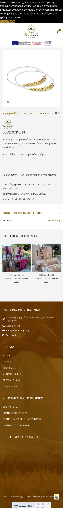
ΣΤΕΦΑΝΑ (43, 113)
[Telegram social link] (28, 199)
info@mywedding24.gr (18, 330)
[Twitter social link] (16, 199)
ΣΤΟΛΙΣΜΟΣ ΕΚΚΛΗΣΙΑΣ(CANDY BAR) (16, 278)
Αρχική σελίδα (10, 113)
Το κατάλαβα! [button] (7, 21)
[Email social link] (20, 199)
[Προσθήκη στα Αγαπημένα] (26, 248)
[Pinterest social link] (24, 199)
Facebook (11, 335)
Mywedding (54, 220)
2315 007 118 (13, 325)
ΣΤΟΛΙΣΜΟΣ (28, 113)
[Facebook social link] (12, 199)
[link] (56, 496)
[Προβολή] (8, 102)
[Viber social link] (33, 199)
